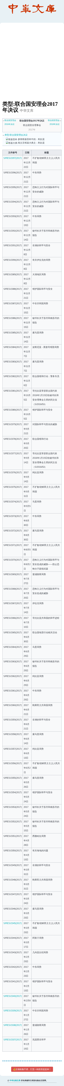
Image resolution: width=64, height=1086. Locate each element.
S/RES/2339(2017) (12, 1010)
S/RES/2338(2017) (12, 1025)
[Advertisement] (32, 63)
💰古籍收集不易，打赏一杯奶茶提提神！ (32, 1069)
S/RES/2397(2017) (12, 158)
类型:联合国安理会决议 (16, 135)
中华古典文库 (15, 1080)
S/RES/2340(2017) (12, 996)
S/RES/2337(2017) (12, 1039)
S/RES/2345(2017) (12, 923)
